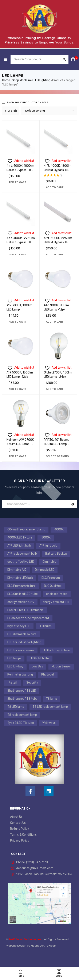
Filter (9, 110)
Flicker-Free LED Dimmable (25, 610)
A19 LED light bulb (19, 545)
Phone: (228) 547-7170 (32, 862)
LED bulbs (45, 626)
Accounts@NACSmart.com (34, 868)
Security (32, 682)
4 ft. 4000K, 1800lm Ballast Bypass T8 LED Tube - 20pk (20, 170)
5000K (46, 537)
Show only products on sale (27, 102)
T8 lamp (51, 699)
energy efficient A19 (20, 602)
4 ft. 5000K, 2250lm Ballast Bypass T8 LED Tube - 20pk (58, 242)
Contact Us (18, 823)
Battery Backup (56, 553)
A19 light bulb (48, 545)
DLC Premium (51, 578)
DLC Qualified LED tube (22, 594)
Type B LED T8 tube (20, 723)
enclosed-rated (56, 594)
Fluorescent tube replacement (28, 618)
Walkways (49, 723)
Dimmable (49, 562)
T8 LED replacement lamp (50, 707)
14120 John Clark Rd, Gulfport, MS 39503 (44, 874)
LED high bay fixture (56, 650)
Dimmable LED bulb (20, 578)
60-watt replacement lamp (26, 529)
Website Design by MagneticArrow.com (31, 945)
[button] (17, 182)
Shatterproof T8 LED (21, 690)
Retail (13, 682)
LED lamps (14, 658)
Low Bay (37, 666)
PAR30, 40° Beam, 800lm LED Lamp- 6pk (56, 444)
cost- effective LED (20, 562)
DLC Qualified (53, 586)
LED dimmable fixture (21, 634)
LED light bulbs (39, 658)
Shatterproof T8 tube (22, 699)
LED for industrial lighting (24, 642)
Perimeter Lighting (20, 674)
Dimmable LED (44, 570)
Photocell (47, 674)
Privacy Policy (19, 840)
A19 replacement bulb (22, 553)
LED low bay (15, 666)
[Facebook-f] (30, 791)
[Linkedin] (49, 791)
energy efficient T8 (56, 602)
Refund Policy (19, 829)
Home (6, 80)
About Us (16, 817)
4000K (59, 529)
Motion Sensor (61, 666)
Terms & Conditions (23, 834)
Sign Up (72, 504)
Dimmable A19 (17, 570)
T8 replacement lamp (22, 715)
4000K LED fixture (19, 537)
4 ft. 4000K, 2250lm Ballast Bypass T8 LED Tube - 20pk (21, 242)
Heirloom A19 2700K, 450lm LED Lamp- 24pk (20, 444)
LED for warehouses (20, 650)
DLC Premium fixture (21, 586)
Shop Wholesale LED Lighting (31, 80)
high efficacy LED (18, 626)
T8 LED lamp (15, 707)
